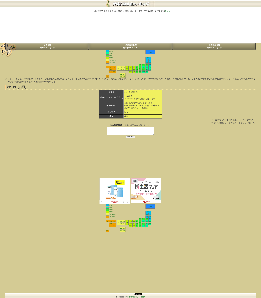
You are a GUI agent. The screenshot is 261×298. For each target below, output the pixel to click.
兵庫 (127, 68)
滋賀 (134, 67)
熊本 (111, 69)
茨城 (150, 67)
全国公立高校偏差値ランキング (131, 46)
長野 (140, 68)
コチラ (168, 11)
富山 (143, 64)
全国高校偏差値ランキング (47, 46)
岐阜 (137, 69)
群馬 (143, 67)
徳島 (124, 76)
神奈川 (143, 71)
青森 (148, 57)
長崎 (107, 67)
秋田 (147, 60)
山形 (147, 62)
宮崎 (114, 71)
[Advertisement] (130, 28)
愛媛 (121, 74)
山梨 (143, 69)
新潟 (147, 64)
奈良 (134, 69)
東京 (147, 71)
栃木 (147, 67)
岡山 (124, 69)
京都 (131, 67)
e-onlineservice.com (136, 297)
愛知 (137, 71)
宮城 (150, 62)
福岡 (114, 67)
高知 (121, 76)
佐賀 (111, 67)
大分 (114, 69)
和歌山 (130, 71)
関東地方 (111, 53)
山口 (118, 68)
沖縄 (107, 76)
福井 (137, 67)
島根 (121, 67)
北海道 (150, 52)
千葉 (150, 69)
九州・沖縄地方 (112, 62)
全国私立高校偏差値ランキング (214, 46)
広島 (121, 69)
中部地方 (111, 55)
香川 (124, 74)
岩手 (150, 60)
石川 (140, 64)
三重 (134, 71)
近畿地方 (111, 57)
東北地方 (111, 51)
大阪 (131, 69)
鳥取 (124, 67)
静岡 (140, 71)
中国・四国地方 (112, 60)
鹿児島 (110, 71)
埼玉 (147, 69)
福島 (150, 64)
